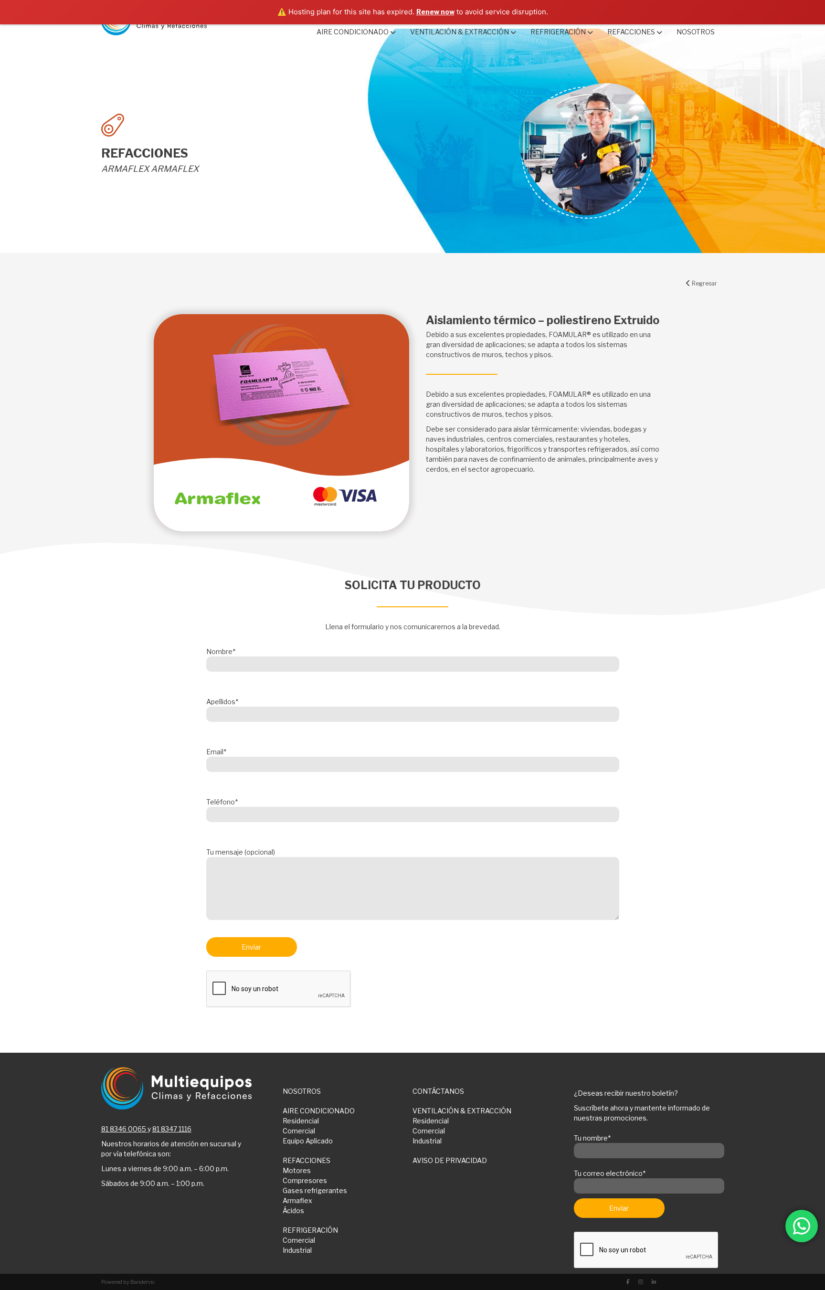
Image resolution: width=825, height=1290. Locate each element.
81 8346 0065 (123, 1129)
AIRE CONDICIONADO (319, 1111)
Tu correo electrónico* (609, 1173)
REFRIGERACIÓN (310, 1230)
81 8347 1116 (171, 1129)
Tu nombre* (592, 1138)
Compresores (305, 1180)
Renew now (435, 12)
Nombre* (220, 651)
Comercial (299, 1131)
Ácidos (293, 1210)
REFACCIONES (306, 1160)
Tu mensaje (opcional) (240, 852)
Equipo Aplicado (308, 1141)
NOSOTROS (302, 1091)
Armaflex (297, 1200)
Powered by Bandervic (128, 1282)
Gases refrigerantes (315, 1190)
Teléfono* (222, 802)
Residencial (301, 1121)
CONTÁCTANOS (438, 1091)
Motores (297, 1170)
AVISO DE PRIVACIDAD (449, 1160)
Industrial (427, 1141)
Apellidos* (222, 702)
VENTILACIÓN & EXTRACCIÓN (461, 1111)
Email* (216, 752)
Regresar (703, 283)
